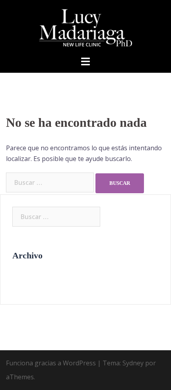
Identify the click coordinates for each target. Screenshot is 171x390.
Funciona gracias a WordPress (51, 363)
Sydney (133, 363)
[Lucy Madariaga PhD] (85, 27)
